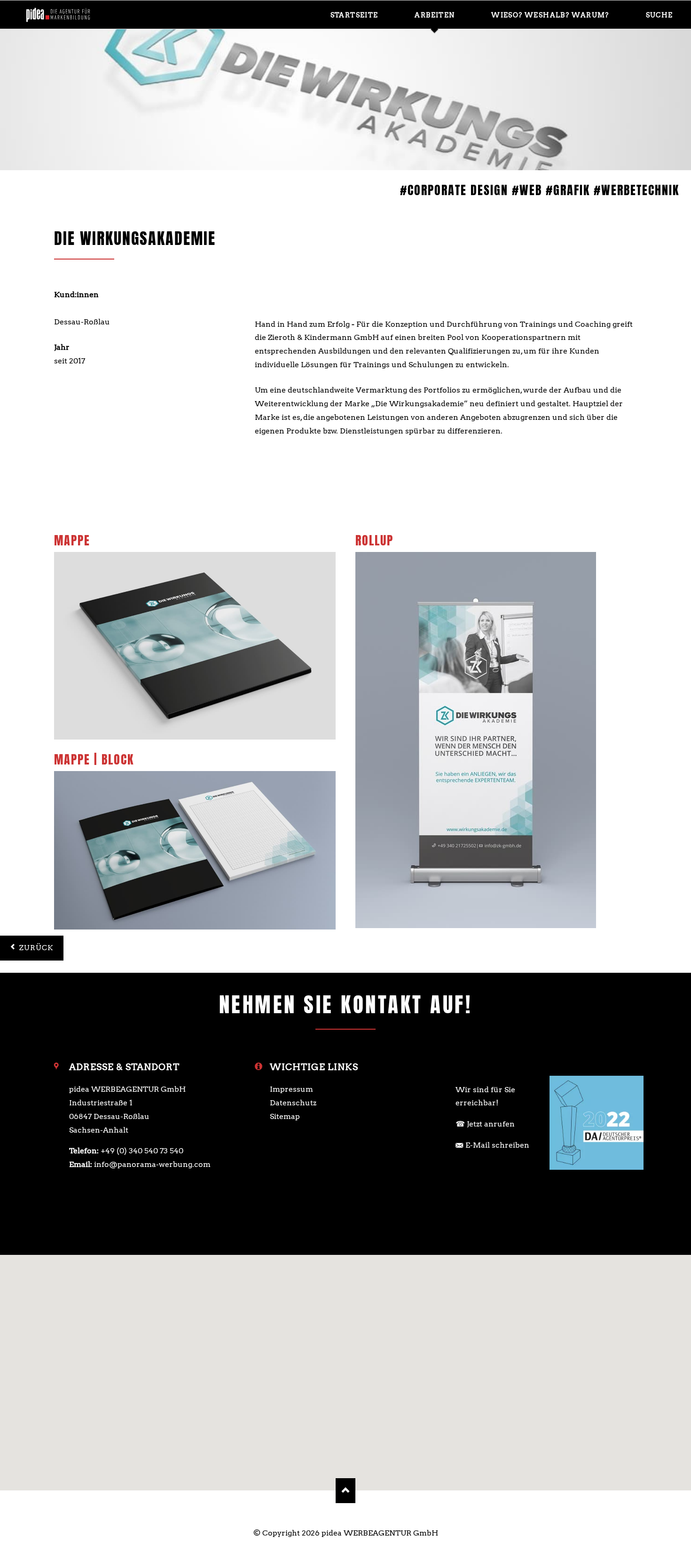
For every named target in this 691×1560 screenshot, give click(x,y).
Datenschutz (293, 1102)
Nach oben (346, 1490)
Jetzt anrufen (491, 1123)
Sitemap (285, 1116)
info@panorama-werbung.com (152, 1164)
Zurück (36, 948)
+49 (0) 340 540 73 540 (142, 1150)
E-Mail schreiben (497, 1145)
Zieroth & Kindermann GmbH (109, 308)
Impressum (291, 1089)
